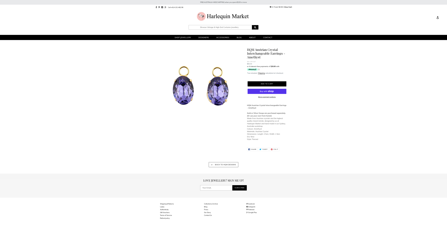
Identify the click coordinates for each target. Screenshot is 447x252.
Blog (205, 207)
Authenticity (164, 209)
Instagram (251, 207)
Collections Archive (211, 204)
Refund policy (165, 218)
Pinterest (250, 209)
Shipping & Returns (167, 204)
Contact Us (208, 215)
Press (206, 209)
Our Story (207, 212)
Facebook (251, 204)
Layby (162, 207)
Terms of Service (166, 215)
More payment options (267, 97)
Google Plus (252, 212)
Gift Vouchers (165, 212)
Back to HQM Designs (225, 165)
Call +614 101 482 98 (175, 7)
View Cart (288, 7)
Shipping (261, 73)
